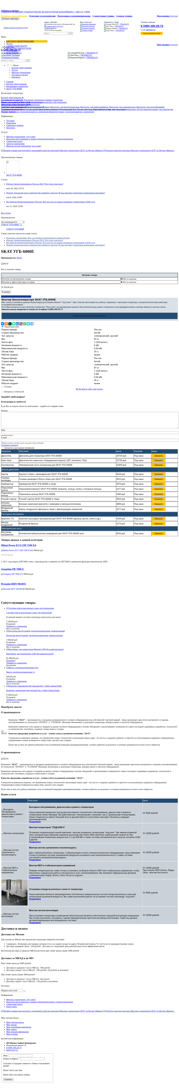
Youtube (90, 30)
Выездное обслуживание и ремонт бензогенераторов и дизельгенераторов (39, 139)
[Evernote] (13, 323)
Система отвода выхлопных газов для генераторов (29, 613)
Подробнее (35, 822)
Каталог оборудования (20, 41)
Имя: (3, 430)
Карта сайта (11, 1007)
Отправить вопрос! (9, 445)
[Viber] (21, 323)
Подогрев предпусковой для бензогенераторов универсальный (34, 635)
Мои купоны (12, 1034)
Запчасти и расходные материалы (19, 448)
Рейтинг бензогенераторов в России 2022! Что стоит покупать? (34, 184)
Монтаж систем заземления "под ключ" (24, 146)
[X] (10, 323)
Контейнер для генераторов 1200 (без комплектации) (30, 654)
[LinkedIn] (17, 323)
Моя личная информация (17, 1032)
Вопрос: (4, 411)
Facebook (91, 26)
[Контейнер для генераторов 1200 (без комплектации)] (35, 649)
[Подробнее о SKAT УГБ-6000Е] (12, 173)
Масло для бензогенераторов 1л (20, 672)
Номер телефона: (11, 1059)
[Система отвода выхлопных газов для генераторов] (30, 608)
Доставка (10, 121)
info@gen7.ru (150, 30)
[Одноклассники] (6, 323)
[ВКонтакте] (2, 323)
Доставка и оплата (20, 75)
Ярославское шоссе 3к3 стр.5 (53, 26)
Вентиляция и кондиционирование (74, 16)
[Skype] (28, 323)
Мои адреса (11, 1029)
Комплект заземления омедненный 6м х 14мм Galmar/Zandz (33, 690)
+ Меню (14, 65)
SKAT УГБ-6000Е (14, 175)
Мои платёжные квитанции (18, 1027)
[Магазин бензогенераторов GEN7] (14, 28)
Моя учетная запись (15, 1022)
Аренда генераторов (15, 144)
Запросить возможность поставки (16, 296)
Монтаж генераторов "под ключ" (21, 137)
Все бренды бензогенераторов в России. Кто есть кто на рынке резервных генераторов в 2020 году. (50, 202)
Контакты (16, 77)
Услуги (9, 44)
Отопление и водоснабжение (42, 16)
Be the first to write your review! (89, 389)
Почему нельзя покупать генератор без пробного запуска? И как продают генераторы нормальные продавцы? (55, 193)
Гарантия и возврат (15, 125)
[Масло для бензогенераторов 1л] (22, 668)
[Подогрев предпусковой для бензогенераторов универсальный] (35, 631)
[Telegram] (32, 323)
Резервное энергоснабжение (14, 16)
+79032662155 (124, 24)
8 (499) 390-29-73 (152, 25)
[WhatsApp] (24, 323)
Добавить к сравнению (16, 626)
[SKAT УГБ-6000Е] (15, 229)
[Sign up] (25, 991)
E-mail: (4, 437)
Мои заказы (11, 1025)
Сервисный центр (14, 141)
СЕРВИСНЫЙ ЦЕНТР (16, 46)
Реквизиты (11, 123)
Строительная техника (103, 16)
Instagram (91, 28)
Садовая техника (124, 16)
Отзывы (8, 387)
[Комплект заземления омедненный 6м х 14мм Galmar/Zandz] (34, 686)
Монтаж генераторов (21, 72)
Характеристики (11, 327)
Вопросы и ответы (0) (14, 392)
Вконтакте (92, 24)
